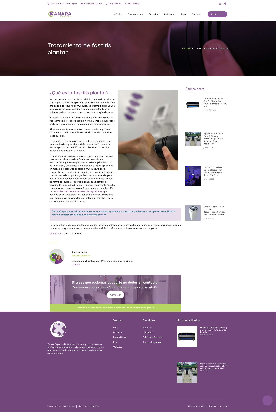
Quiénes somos (135, 14)
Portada (186, 48)
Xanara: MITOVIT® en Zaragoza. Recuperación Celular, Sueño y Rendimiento (214, 210)
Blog (183, 14)
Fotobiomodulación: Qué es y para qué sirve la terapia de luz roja (214, 102)
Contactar (115, 294)
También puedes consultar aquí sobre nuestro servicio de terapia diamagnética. (115, 307)
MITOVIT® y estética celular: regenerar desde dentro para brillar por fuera (213, 171)
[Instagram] (220, 3)
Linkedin (76, 264)
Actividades (169, 14)
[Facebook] (225, 3)
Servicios (153, 14)
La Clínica (117, 14)
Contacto (196, 14)
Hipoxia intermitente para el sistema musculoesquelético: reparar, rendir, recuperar (213, 138)
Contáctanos (56, 233)
